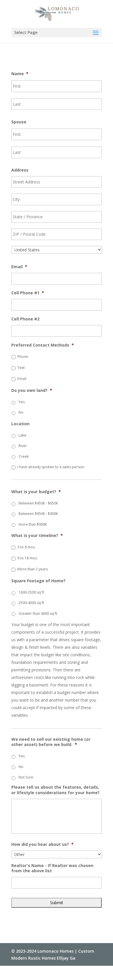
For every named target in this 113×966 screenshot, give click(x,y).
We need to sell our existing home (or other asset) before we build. (50, 742)
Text (21, 367)
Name (19, 73)
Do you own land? (31, 390)
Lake (22, 435)
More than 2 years (32, 569)
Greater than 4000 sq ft (38, 613)
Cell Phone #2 (25, 319)
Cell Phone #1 (27, 292)
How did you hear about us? (42, 844)
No (21, 412)
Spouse (18, 122)
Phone (22, 356)
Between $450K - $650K (38, 503)
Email (19, 266)
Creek (24, 456)
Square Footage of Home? (38, 580)
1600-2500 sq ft (31, 592)
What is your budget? (36, 491)
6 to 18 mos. (27, 558)
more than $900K (33, 524)
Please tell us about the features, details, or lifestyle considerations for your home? (55, 790)
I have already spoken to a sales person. (51, 466)
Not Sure (26, 777)
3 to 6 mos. (26, 547)
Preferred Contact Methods (42, 345)
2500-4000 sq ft (31, 602)
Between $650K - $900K (38, 513)
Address (19, 170)
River (23, 445)
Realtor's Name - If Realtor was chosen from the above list (52, 868)
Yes (22, 401)
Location (20, 423)
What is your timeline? (37, 535)
